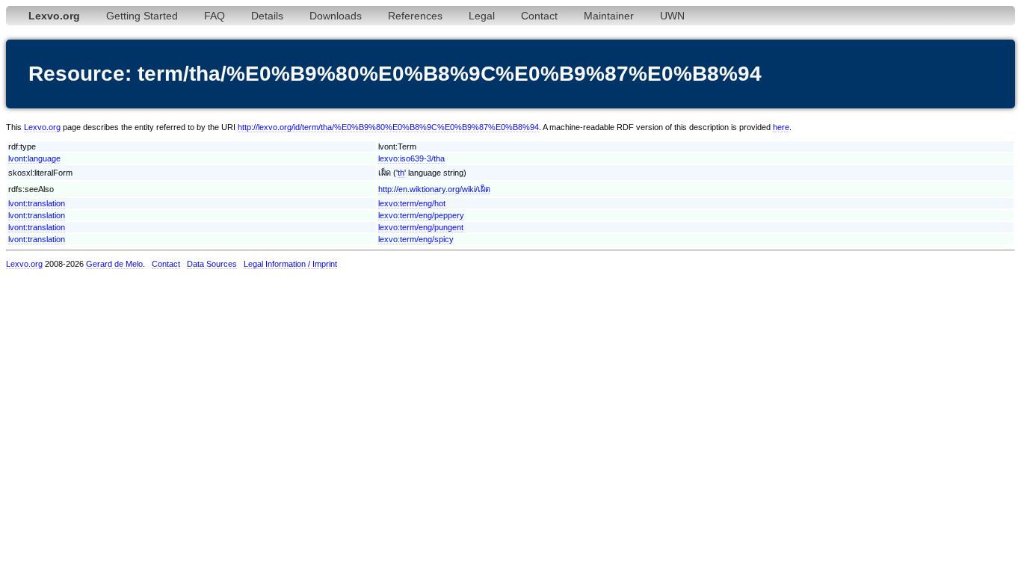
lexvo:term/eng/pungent (420, 227)
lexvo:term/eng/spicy (416, 239)
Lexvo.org (42, 127)
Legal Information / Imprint (290, 263)
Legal (482, 16)
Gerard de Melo (114, 263)
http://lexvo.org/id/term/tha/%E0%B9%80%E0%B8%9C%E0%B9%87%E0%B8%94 (388, 127)
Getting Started (142, 16)
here (781, 127)
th (401, 172)
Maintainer (609, 16)
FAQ (214, 16)
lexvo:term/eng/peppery (421, 215)
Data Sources (212, 263)
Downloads (335, 16)
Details (267, 16)
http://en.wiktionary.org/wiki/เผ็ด (434, 189)
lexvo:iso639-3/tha (411, 158)
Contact (539, 16)
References (415, 16)
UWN (672, 16)
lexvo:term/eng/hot (411, 203)
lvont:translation (36, 203)
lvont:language (34, 158)
